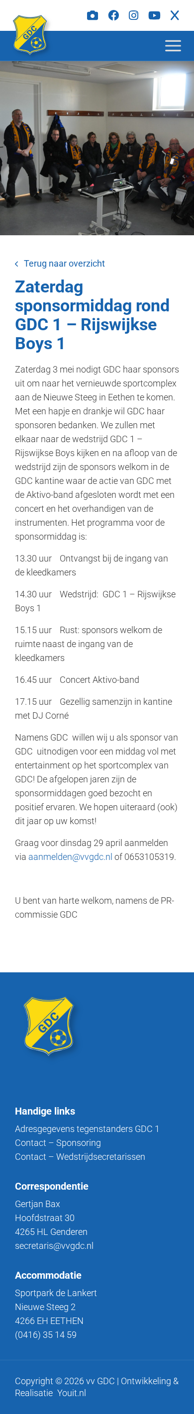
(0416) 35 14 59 (46, 1334)
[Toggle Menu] (181, 45)
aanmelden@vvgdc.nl (70, 856)
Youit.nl (71, 1393)
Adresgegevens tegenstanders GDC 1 (87, 1129)
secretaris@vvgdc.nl (54, 1245)
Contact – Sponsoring (58, 1142)
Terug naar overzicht (64, 263)
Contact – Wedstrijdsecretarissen (80, 1156)
